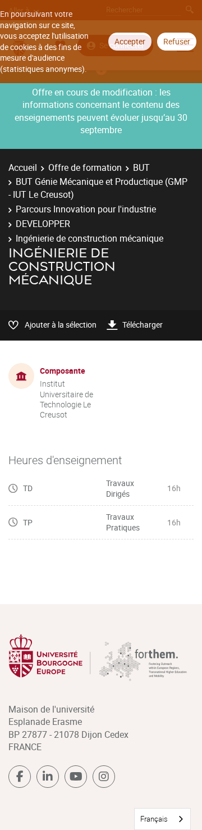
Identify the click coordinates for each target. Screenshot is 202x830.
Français (154, 819)
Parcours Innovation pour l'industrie (86, 209)
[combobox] (162, 819)
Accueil (22, 167)
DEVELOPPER (43, 223)
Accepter (129, 41)
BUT (141, 167)
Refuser (176, 41)
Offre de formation (85, 167)
